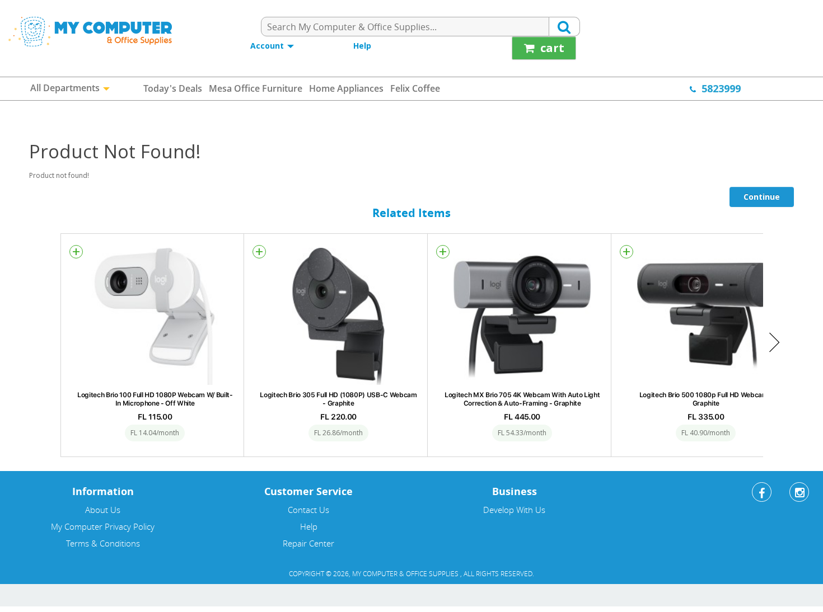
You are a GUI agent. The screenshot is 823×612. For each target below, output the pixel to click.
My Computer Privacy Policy (103, 526)
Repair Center (308, 543)
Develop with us (514, 509)
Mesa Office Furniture (255, 88)
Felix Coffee (415, 88)
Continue (761, 196)
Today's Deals (172, 88)
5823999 (721, 88)
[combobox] (405, 26)
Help (362, 45)
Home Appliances (346, 88)
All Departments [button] (66, 88)
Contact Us (308, 509)
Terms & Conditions (103, 543)
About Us (102, 509)
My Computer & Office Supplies (406, 573)
